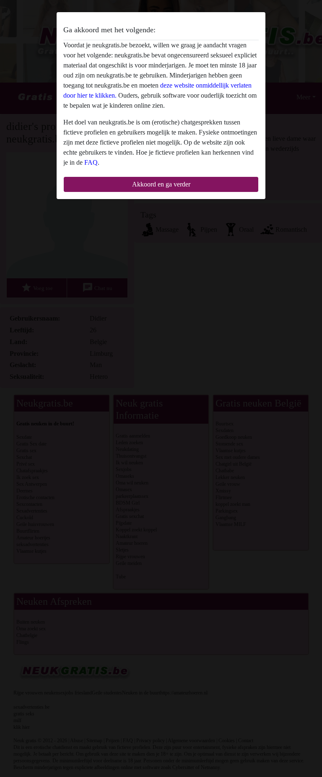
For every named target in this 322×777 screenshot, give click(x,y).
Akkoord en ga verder (161, 184)
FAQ (91, 162)
